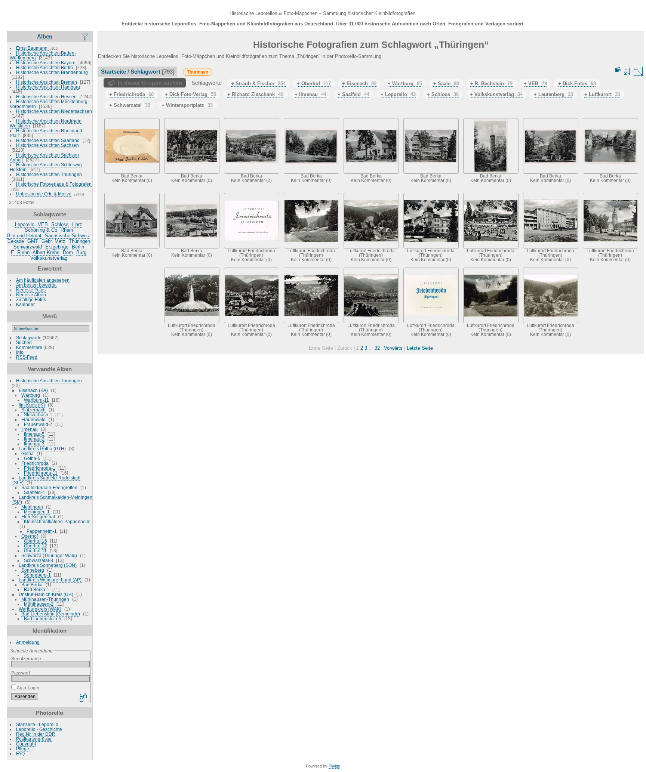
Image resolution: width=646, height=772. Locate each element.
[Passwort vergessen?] (82, 698)
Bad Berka (32, 584)
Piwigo (334, 766)
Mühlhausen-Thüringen (45, 599)
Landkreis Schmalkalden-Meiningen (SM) (52, 499)
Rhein (67, 230)
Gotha (27, 453)
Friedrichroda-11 (41, 472)
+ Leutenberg (553, 94)
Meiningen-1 (37, 511)
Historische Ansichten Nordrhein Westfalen (45, 123)
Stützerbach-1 (38, 414)
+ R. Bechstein (491, 83)
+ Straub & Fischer (258, 83)
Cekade (15, 241)
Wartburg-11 (36, 400)
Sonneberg (32, 570)
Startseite (113, 71)
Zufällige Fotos (31, 299)
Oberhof (29, 536)
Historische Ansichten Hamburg (48, 86)
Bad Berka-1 (36, 589)
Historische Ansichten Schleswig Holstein (46, 167)
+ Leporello (398, 94)
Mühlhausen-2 (38, 604)
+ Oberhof (314, 83)
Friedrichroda (35, 463)
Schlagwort (145, 71)
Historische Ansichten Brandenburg (52, 72)
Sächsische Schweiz (67, 235)
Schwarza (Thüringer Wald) (49, 555)
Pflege (22, 748)
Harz (77, 224)
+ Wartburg (405, 83)
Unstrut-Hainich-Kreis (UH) (46, 594)
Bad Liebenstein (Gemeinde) (50, 613)
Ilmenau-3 (34, 443)
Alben (44, 36)
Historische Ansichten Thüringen (49, 174)
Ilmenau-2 (34, 438)
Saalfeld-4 (34, 492)
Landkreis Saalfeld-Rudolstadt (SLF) (46, 480)
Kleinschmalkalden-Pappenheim (57, 521)
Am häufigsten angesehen (43, 280)
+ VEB (535, 83)
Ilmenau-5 (34, 434)
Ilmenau (29, 429)
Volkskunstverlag (48, 258)
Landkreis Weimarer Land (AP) (50, 579)
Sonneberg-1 (37, 574)
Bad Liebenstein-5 (42, 618)
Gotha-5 (32, 458)
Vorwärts (393, 348)
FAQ (20, 753)
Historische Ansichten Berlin (44, 67)
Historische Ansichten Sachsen (47, 145)
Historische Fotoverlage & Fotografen (54, 184)
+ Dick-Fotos (577, 83)
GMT (32, 241)
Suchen (24, 342)
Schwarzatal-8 (38, 560)
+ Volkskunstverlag (496, 94)
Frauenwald (33, 419)
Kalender (25, 304)
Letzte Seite (420, 348)
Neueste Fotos (31, 289)
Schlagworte (28, 337)
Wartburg (30, 395)
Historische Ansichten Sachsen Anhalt (44, 157)
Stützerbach (33, 409)
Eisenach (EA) (33, 390)
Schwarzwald (27, 247)
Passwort (20, 672)
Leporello (24, 224)
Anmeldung (28, 642)
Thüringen (79, 241)
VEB (43, 224)
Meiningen (32, 506)
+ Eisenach (359, 83)
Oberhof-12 (35, 545)
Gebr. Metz (53, 241)
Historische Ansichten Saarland (48, 140)
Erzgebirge (56, 247)
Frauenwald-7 (38, 424)
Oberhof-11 (35, 550)
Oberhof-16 (35, 540)
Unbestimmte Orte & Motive (43, 193)
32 (377, 348)
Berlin (78, 247)
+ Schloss (443, 94)
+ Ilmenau (310, 94)
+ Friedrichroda (131, 94)
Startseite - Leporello (37, 724)
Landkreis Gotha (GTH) (42, 448)
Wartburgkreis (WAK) (40, 608)
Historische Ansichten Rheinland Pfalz (46, 133)
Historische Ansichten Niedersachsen (54, 111)
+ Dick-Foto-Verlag (190, 94)
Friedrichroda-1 (39, 468)
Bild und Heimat (24, 235)
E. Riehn (20, 252)
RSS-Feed (26, 357)
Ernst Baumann (32, 48)
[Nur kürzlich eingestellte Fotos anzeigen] (85, 36)
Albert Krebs (46, 252)
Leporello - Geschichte (39, 729)
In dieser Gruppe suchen (150, 83)
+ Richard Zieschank (255, 94)
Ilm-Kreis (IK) (32, 404)
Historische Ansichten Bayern (46, 62)
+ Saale (446, 83)
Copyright (26, 743)
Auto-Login (27, 687)
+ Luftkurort (602, 94)
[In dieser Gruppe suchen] (617, 69)
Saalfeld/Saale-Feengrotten (49, 487)
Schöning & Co (41, 230)
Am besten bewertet (36, 284)
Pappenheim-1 (42, 531)
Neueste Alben (31, 294)
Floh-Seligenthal (38, 516)
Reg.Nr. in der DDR (35, 734)
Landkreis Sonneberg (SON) (48, 565)
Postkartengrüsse (34, 739)
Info (20, 352)
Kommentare (29, 347)
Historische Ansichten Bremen (46, 82)
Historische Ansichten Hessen (46, 96)
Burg (81, 252)
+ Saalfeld (353, 94)
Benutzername (26, 658)
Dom (68, 252)
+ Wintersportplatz (187, 105)
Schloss (60, 224)
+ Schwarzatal (129, 105)
